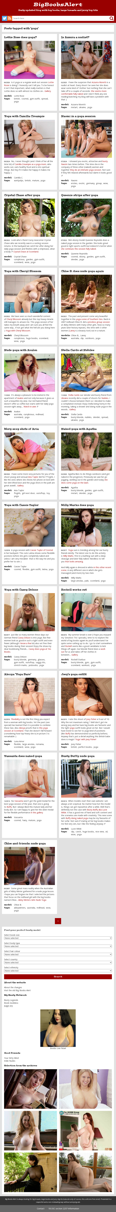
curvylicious (19, 259)
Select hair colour (12, 951)
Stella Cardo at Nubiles (77, 350)
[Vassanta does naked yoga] (29, 778)
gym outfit (35, 98)
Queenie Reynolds (79, 253)
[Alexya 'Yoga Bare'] (29, 697)
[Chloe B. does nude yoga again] (86, 294)
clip (82, 338)
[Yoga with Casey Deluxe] (29, 612)
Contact (40, 1208)
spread (44, 98)
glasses (41, 659)
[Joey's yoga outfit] (86, 697)
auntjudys (18, 180)
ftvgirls (17, 493)
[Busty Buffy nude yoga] (86, 778)
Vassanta (19, 801)
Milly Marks (68, 556)
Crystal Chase (20, 256)
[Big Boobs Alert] (58, 5)
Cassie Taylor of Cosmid (41, 550)
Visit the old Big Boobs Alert (17, 990)
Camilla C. (18, 177)
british (17, 98)
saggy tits (40, 662)
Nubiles (104, 398)
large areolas (77, 580)
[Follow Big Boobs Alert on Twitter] (4, 18)
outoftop (40, 493)
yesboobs (33, 665)
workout (85, 665)
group (99, 183)
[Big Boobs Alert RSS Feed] (9, 18)
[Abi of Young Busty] (85, 1088)
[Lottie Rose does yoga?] (29, 60)
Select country (10, 959)
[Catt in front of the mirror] (85, 1130)
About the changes (13, 987)
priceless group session (99, 322)
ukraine (82, 107)
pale (87, 580)
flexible (25, 569)
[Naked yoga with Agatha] (86, 451)
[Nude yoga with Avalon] (29, 373)
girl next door (28, 493)
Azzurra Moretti (99, 82)
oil (106, 831)
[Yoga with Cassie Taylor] (29, 527)
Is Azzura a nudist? (75, 37)
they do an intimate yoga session (85, 170)
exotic (82, 183)
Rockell (68, 646)
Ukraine (64, 398)
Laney (72, 330)
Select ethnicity (11, 967)
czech (78, 831)
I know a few (25, 643)
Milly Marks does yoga (77, 505)
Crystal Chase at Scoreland (25, 251)
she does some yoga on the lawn (84, 481)
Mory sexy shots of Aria (21, 429)
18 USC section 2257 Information (63, 1208)
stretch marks (20, 665)
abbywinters (19, 907)
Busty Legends (11, 1000)
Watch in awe (30, 406)
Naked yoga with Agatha (79, 429)
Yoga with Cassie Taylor (21, 505)
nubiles (88, 417)
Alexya (22, 728)
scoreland (18, 262)
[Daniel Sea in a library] (30, 1088)
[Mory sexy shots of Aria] (29, 451)
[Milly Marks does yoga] (86, 527)
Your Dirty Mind (11, 1058)
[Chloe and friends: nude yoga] (29, 866)
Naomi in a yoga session (78, 116)
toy (48, 493)
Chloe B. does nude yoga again (82, 271)
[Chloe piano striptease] (30, 1130)
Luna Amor (19, 741)
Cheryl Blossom (14, 319)
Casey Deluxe (24, 637)
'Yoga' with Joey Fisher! (85, 739)
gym (87, 662)
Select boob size (12, 935)
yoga (16, 101)
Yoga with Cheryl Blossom (22, 271)
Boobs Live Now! (58, 1048)
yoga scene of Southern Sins (89, 319)
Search (58, 976)
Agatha (74, 487)
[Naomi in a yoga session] (86, 139)
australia (75, 338)
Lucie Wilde (76, 828)
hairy (24, 820)
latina (44, 569)
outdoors (89, 338)
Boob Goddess (11, 1003)
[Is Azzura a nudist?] (86, 60)
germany (90, 183)
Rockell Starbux (78, 659)
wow (105, 183)
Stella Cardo (74, 395)
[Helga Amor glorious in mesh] (30, 1172)
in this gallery (37, 812)
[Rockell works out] (86, 612)
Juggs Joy (8, 1005)
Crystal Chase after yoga (22, 195)
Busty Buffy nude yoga (77, 756)
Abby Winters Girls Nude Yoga (32, 900)
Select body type (12, 943)
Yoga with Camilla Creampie (24, 116)
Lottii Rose (19, 95)
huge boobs (31, 338)
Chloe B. (75, 335)
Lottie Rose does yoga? (20, 37)
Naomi (74, 180)
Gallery (48, 91)
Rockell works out (74, 589)
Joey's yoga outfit (74, 674)
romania (40, 744)
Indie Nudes (9, 1060)
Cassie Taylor (20, 566)
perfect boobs (85, 747)
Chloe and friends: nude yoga (25, 843)
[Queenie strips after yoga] (86, 218)
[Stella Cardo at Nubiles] (86, 373)
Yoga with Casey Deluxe (21, 589)
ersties (74, 183)
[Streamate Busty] (58, 1028)
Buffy (67, 733)
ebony (82, 256)
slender (74, 259)
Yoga (70, 550)
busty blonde (77, 417)
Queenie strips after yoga (79, 195)
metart (74, 107)
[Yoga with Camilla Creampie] (29, 139)
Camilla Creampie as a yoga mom (30, 164)
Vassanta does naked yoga (23, 756)
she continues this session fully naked (78, 248)
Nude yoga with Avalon (20, 350)
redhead (39, 414)
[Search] (109, 18)
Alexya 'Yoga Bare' (17, 674)
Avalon (20, 398)
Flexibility (15, 719)
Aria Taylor (33, 477)
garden (29, 259)
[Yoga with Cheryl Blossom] (29, 294)
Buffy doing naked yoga (76, 818)
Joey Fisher (91, 719)
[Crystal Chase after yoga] (29, 218)
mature (35, 180)
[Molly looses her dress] (85, 1172)
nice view (99, 831)
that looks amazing (74, 561)
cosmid (25, 98)
